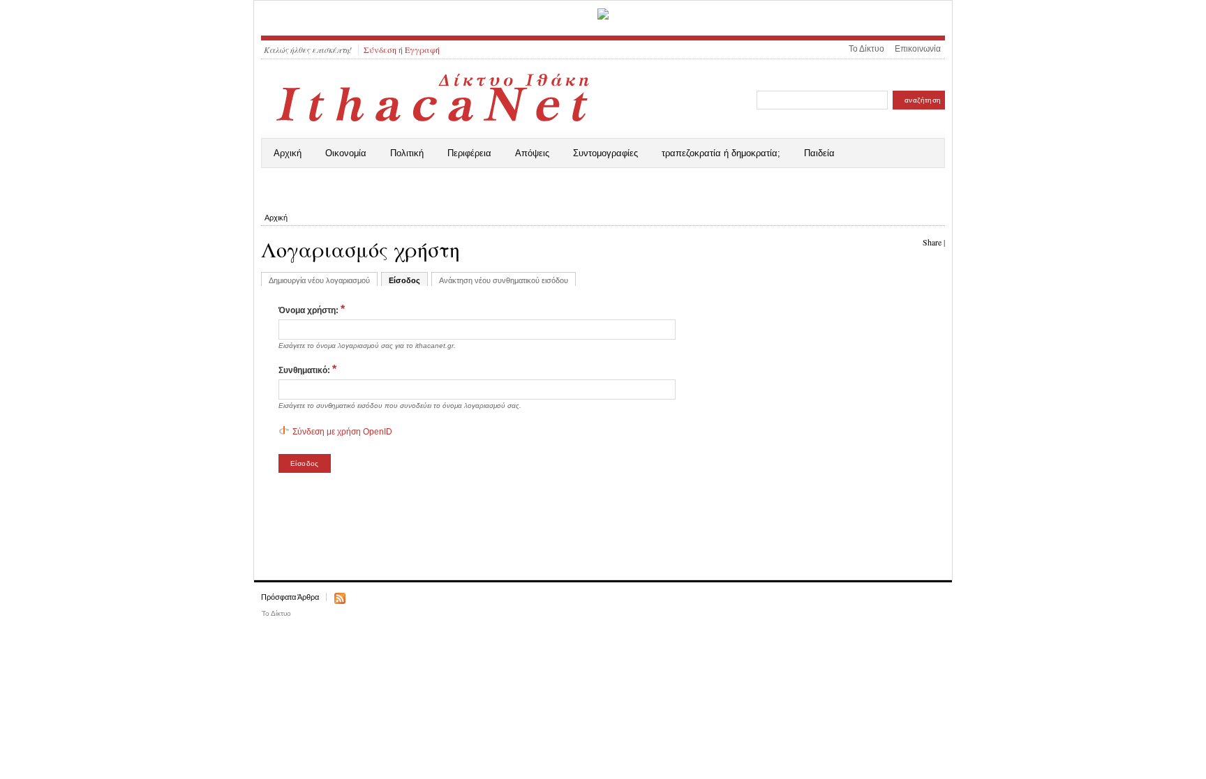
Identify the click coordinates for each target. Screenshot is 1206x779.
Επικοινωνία (918, 49)
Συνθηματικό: (307, 369)
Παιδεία (819, 153)
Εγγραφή (422, 49)
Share (932, 242)
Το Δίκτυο (866, 49)
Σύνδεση (380, 49)
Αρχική (288, 153)
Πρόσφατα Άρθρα (290, 597)
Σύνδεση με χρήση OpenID (342, 432)
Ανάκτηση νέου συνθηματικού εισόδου (503, 280)
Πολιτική (407, 153)
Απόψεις (532, 153)
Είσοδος (404, 280)
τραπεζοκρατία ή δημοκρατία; (721, 153)
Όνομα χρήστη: (311, 309)
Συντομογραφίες (605, 153)
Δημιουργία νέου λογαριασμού (319, 280)
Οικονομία (345, 153)
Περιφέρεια (469, 153)
